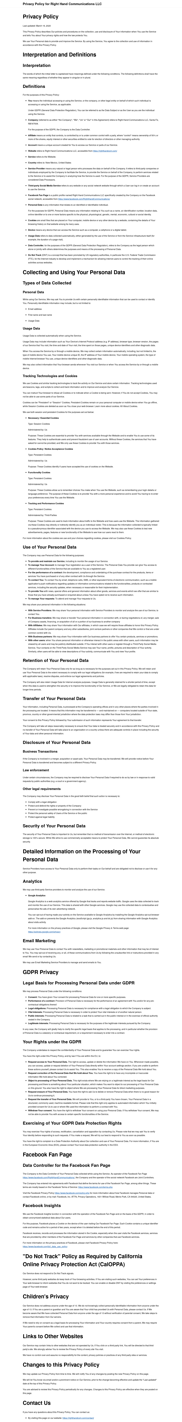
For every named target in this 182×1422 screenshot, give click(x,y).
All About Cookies (128, 406)
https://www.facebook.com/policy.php (72, 1192)
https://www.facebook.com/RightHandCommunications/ (84, 198)
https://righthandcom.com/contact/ (78, 1417)
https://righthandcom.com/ (105, 150)
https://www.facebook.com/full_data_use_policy (45, 1246)
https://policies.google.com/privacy (44, 931)
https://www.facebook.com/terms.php (95, 1187)
